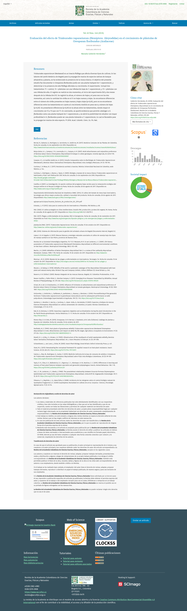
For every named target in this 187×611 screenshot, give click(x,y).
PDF (37, 129)
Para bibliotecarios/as (33, 563)
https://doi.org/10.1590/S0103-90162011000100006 (55, 289)
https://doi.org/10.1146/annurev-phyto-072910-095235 (79, 281)
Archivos (13, 23)
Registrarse (173, 4)
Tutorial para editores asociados (77, 564)
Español (8, 4)
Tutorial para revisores (73, 561)
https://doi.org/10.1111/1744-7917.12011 (63, 350)
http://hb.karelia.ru (40, 316)
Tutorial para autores (72, 558)
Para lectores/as (31, 557)
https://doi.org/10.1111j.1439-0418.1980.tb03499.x (56, 376)
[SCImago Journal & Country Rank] (40, 525)
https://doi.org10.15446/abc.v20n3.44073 (47, 359)
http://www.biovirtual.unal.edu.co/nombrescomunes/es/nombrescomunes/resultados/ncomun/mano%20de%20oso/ (75, 147)
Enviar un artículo (141, 520)
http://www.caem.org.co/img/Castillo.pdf (48, 189)
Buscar (174, 23)
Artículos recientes (42, 23)
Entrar (182, 4)
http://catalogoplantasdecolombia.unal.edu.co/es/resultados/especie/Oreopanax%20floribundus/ (68, 324)
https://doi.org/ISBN (76, 212)
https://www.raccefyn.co (35, 592)
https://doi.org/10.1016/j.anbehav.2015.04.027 (49, 368)
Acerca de (148, 23)
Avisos (71, 23)
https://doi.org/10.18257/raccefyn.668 (143, 117)
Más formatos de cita (140, 122)
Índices (122, 23)
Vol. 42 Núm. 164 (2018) (93, 33)
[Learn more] (140, 228)
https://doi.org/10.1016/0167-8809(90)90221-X (55, 333)
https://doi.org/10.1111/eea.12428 (92, 298)
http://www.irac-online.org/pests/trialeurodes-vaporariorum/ (55, 227)
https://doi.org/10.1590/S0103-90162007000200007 (51, 156)
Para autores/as (31, 560)
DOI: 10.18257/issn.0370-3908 (156, 4)
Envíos (95, 23)
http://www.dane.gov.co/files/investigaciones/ (60, 197)
